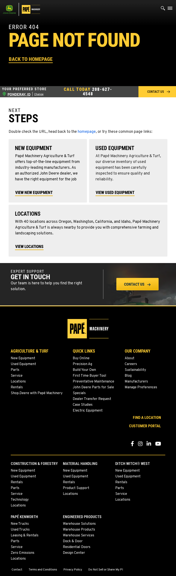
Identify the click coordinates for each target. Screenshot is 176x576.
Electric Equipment (88, 411)
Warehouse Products (79, 530)
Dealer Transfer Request (92, 399)
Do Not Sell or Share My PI (105, 569)
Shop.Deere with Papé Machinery (36, 393)
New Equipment (23, 358)
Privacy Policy (72, 569)
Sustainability (135, 370)
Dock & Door (73, 541)
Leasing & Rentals (24, 535)
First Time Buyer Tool (89, 376)
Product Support (76, 488)
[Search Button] (163, 9)
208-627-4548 (97, 91)
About (129, 358)
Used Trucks (20, 530)
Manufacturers (136, 381)
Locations (18, 381)
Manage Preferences (141, 387)
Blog (128, 376)
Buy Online (81, 358)
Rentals (17, 387)
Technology (20, 500)
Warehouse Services (78, 535)
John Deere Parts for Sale (93, 387)
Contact (17, 569)
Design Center (74, 553)
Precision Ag (82, 364)
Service (17, 376)
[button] (31, 59)
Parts (15, 370)
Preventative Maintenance (93, 381)
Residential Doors (76, 547)
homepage (87, 131)
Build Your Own (84, 370)
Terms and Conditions (43, 569)
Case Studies (83, 405)
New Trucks (20, 524)
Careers (131, 364)
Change (39, 94)
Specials (79, 393)
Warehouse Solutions (79, 524)
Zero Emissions (22, 553)
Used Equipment (23, 364)
